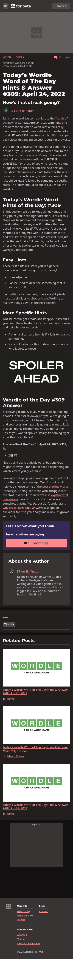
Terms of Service (25, 915)
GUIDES (20, 57)
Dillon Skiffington (23, 110)
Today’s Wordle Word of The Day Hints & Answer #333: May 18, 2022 (35, 749)
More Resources (25, 929)
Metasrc (21, 939)
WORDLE (7, 57)
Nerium (11, 698)
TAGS (5, 617)
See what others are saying (25, 534)
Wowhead (22, 935)
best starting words (55, 487)
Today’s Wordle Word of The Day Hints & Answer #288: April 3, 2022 (35, 691)
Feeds (42, 906)
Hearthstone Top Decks (28, 943)
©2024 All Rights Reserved (30, 952)
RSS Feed (43, 911)
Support (21, 920)
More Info (22, 906)
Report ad (36, 824)
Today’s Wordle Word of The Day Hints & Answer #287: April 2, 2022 (35, 806)
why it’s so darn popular (19, 508)
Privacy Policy (23, 911)
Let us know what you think (30, 526)
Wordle (9, 624)
